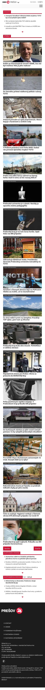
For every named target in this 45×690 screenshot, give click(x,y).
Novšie (7, 548)
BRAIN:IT (4, 680)
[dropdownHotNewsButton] (22, 32)
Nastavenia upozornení (13, 638)
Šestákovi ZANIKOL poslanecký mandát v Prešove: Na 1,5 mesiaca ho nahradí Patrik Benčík (23, 563)
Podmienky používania (13, 631)
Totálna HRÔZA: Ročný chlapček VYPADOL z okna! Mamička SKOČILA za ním (21, 587)
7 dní (24, 577)
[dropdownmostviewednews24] (22, 597)
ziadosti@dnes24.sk (24, 657)
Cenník (7, 627)
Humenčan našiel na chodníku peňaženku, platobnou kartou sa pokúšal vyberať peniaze (21, 558)
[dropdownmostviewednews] (22, 573)
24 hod (29, 577)
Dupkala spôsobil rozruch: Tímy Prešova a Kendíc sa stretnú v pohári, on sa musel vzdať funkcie (22, 568)
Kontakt (8, 623)
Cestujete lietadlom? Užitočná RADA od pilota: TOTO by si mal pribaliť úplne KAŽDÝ (23, 17)
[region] (18, 2)
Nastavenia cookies (12, 634)
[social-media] (3, 661)
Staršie (37, 548)
